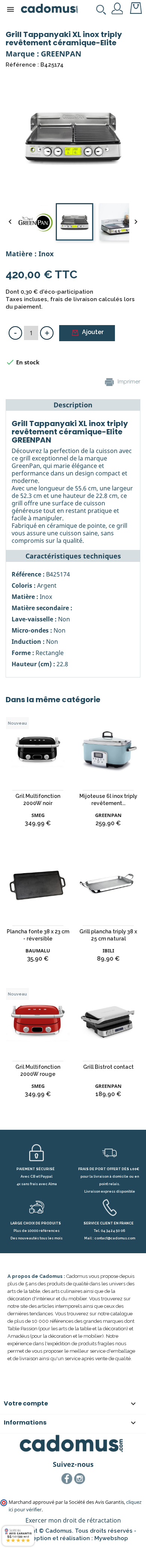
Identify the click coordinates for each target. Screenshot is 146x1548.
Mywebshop (111, 1538)
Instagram (80, 1479)
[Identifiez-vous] (117, 8)
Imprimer (128, 381)
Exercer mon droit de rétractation (73, 1520)
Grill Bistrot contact (108, 1067)
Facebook (67, 1479)
